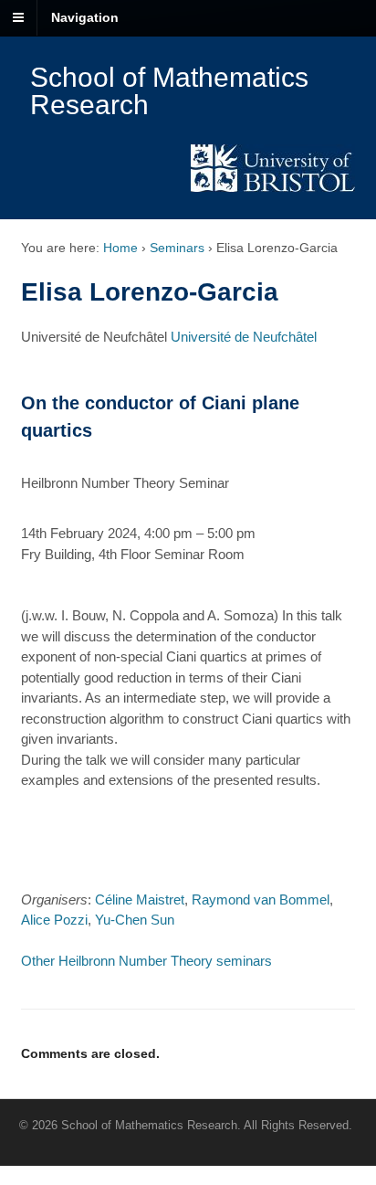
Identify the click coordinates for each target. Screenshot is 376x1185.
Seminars (177, 247)
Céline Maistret (139, 899)
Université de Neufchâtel (244, 336)
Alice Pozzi (54, 919)
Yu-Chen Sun (134, 919)
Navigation (85, 17)
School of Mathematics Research (169, 91)
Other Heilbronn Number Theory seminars (146, 960)
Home (120, 247)
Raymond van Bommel (260, 899)
